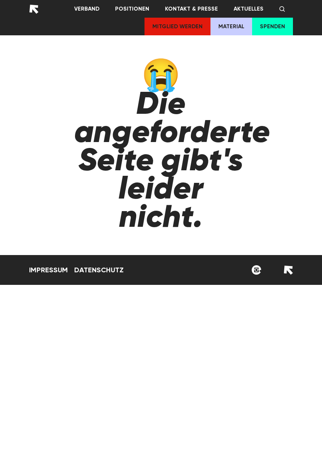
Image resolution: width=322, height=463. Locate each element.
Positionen (132, 8)
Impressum (48, 270)
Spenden (272, 26)
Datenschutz (99, 270)
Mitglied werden (177, 26)
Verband (86, 8)
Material (231, 26)
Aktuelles (248, 8)
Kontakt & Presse (191, 8)
